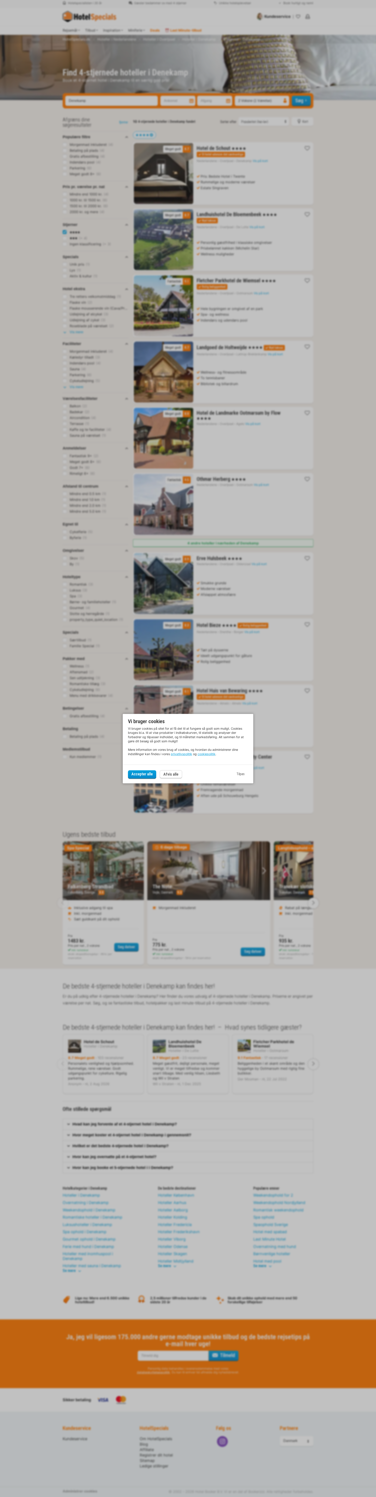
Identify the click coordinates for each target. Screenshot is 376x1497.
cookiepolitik (206, 754)
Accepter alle (142, 774)
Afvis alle (170, 774)
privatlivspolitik (181, 754)
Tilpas (241, 774)
